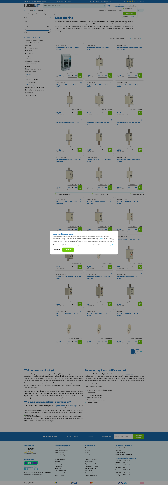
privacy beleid (111, 244)
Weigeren (57, 249)
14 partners (100, 238)
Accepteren (68, 249)
